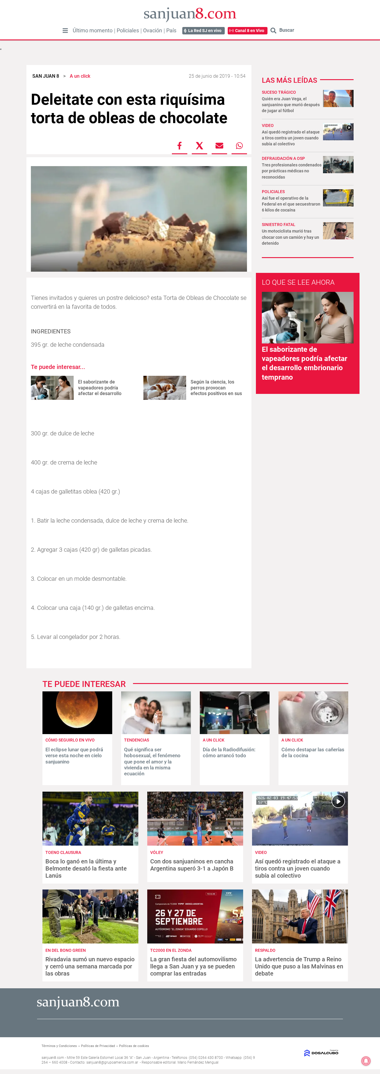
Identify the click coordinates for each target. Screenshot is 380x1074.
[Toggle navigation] (65, 30)
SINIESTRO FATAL (278, 224)
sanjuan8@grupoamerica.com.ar (112, 1062)
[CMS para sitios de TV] (305, 1053)
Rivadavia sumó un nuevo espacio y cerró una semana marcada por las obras (89, 966)
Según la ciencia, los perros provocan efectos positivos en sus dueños (216, 390)
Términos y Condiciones (59, 1046)
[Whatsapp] (239, 145)
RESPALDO (265, 950)
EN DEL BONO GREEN (65, 950)
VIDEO (268, 125)
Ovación (152, 30)
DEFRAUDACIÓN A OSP (283, 158)
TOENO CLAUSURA (63, 852)
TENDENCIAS (136, 740)
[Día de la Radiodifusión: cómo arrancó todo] (235, 732)
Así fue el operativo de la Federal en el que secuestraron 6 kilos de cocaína (291, 204)
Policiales (128, 30)
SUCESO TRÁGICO (279, 92)
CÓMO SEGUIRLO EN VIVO (70, 740)
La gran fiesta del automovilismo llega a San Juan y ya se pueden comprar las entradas (193, 966)
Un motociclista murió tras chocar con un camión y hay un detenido (290, 237)
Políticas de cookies (134, 1046)
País (171, 30)
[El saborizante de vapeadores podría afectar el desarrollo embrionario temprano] (52, 388)
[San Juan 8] (78, 1009)
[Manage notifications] (366, 1061)
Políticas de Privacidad (98, 1046)
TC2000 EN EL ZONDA (170, 950)
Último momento (93, 30)
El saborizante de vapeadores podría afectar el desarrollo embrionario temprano (102, 390)
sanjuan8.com (53, 1058)
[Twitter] (199, 145)
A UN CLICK (213, 740)
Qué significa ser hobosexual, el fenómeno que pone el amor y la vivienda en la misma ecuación (152, 762)
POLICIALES (273, 191)
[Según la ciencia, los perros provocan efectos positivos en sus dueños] (164, 388)
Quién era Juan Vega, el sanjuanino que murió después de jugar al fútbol (291, 104)
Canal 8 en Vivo (249, 30)
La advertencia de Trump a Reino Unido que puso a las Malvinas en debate (299, 966)
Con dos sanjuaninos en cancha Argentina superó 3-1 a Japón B (192, 865)
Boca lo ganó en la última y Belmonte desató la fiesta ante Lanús (86, 868)
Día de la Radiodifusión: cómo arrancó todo (229, 752)
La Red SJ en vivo (204, 30)
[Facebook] (179, 145)
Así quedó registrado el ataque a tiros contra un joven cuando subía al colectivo (291, 138)
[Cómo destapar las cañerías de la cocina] (313, 732)
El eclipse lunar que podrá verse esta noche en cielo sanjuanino (74, 756)
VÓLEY (156, 852)
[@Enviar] (219, 145)
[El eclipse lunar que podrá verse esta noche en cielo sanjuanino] (77, 732)
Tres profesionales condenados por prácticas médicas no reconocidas (292, 171)
